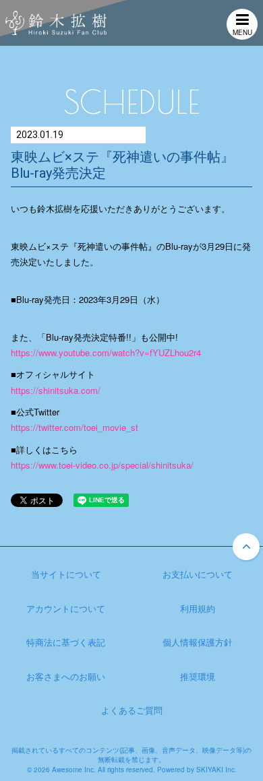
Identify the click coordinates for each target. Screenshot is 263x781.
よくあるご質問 (132, 710)
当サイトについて (66, 574)
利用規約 (197, 608)
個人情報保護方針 (198, 642)
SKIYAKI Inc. (216, 769)
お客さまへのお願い (65, 676)
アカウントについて (65, 608)
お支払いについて (198, 574)
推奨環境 (197, 676)
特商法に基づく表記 (65, 642)
